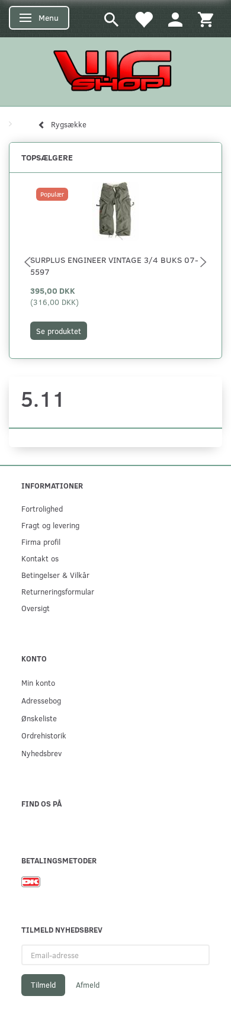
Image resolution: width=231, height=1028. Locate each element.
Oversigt (35, 608)
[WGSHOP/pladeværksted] (115, 70)
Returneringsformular (57, 591)
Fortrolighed (42, 508)
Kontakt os (40, 558)
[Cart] (205, 18)
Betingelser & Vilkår (55, 575)
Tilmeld (43, 984)
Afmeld (88, 984)
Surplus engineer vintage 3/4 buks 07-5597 (114, 265)
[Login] (175, 18)
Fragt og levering (50, 525)
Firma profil (40, 542)
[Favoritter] (143, 18)
